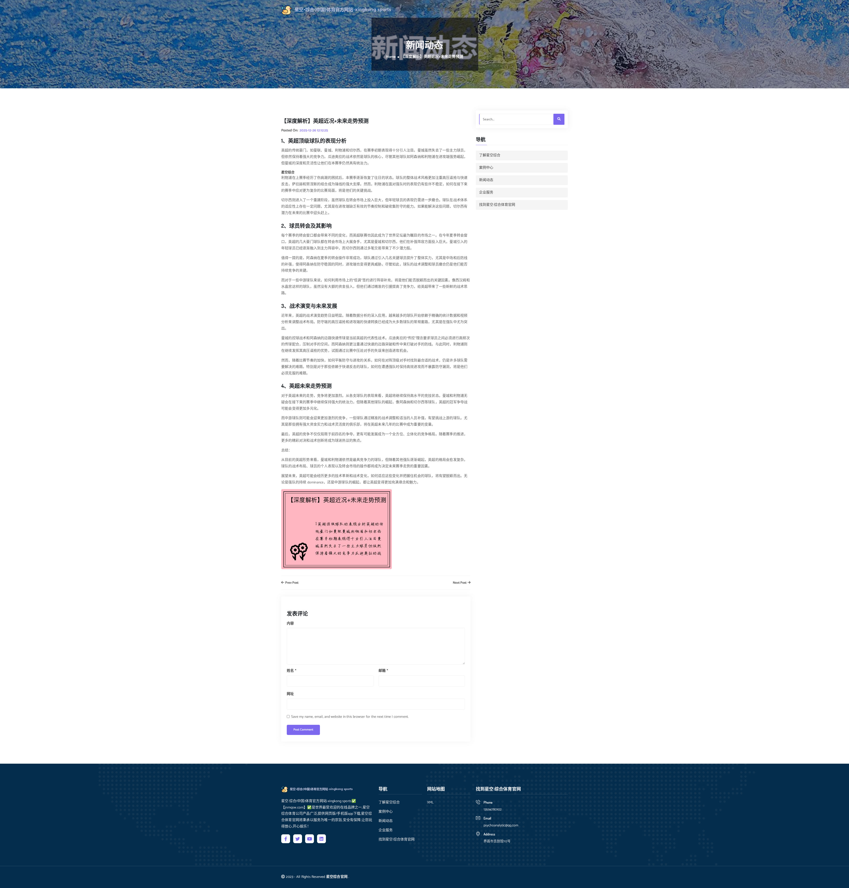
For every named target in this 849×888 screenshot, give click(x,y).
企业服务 (517, 9)
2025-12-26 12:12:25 (314, 130)
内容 (290, 624)
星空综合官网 (337, 877)
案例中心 (476, 9)
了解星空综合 (451, 9)
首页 (430, 9)
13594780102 (493, 809)
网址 (290, 694)
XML (430, 802)
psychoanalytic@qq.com (501, 825)
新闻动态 (497, 9)
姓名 (291, 671)
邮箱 (383, 671)
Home (391, 57)
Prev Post (291, 582)
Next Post (460, 582)
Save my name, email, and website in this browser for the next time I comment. (350, 717)
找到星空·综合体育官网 (549, 9)
